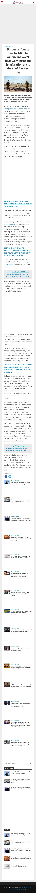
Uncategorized (8, 46)
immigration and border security (16, 109)
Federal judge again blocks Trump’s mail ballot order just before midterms (20, 557)
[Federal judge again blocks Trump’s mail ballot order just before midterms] (7, 556)
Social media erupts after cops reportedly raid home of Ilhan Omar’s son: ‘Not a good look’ (21, 686)
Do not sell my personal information (20, 888)
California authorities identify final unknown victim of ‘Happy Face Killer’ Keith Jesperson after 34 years (20, 575)
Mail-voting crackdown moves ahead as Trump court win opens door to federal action (20, 501)
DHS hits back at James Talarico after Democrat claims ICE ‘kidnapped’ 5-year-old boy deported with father (21, 744)
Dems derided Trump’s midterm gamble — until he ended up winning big (21, 483)
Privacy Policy (25, 887)
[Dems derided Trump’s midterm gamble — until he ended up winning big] (7, 482)
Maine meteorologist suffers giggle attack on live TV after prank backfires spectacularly (21, 613)
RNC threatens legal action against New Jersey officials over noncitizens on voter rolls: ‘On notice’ (21, 667)
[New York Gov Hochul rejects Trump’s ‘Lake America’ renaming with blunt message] (7, 592)
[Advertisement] (18, 24)
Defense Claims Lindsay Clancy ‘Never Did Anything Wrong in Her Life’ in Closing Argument (21, 631)
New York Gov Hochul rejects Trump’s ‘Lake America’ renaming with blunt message (20, 594)
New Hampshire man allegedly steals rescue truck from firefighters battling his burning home (21, 539)
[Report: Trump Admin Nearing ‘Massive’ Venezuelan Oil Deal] (7, 648)
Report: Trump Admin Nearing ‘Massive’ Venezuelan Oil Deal (20, 649)
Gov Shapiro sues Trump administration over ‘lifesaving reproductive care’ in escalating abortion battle (20, 705)
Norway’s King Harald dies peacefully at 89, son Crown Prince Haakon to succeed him (21, 520)
